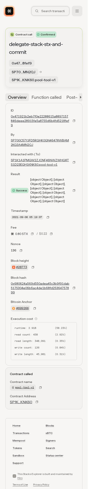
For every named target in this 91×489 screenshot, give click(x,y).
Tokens (17, 448)
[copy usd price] (51, 234)
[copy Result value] (74, 190)
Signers (51, 440)
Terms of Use (20, 484)
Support (18, 463)
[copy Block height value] (33, 267)
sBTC (49, 433)
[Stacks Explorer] (9, 11)
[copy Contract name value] (40, 387)
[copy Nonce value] (21, 250)
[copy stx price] (32, 234)
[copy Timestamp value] (48, 217)
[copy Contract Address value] (37, 402)
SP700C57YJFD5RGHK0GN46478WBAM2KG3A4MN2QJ (40, 142)
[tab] (17, 97)
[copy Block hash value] (74, 288)
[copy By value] (74, 142)
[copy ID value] (74, 121)
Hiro (20, 478)
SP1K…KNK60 (21, 402)
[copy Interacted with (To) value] (74, 162)
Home (17, 425)
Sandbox (18, 455)
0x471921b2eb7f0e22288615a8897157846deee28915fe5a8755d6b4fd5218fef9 (40, 120)
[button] (79, 97)
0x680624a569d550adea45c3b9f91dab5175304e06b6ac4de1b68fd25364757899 (40, 288)
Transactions (21, 433)
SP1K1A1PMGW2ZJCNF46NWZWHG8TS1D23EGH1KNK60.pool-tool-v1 (40, 162)
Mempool (19, 440)
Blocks (50, 425)
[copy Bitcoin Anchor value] (35, 308)
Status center (54, 455)
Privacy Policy (41, 484)
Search (50, 448)
